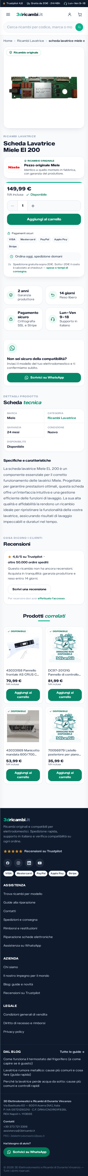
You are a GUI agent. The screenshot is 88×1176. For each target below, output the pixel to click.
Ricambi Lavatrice (30, 41)
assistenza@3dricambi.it (19, 1130)
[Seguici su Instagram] (18, 863)
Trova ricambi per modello (22, 894)
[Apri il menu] (8, 14)
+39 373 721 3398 (15, 1126)
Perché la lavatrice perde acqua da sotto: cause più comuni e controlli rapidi (42, 1084)
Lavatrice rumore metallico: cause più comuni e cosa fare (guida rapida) (43, 1072)
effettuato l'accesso (51, 598)
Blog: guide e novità (18, 984)
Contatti (9, 911)
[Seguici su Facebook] (7, 863)
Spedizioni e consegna (20, 920)
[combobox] (41, 27)
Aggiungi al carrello (44, 219)
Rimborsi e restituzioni (20, 928)
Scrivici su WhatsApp (47, 377)
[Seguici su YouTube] (39, 863)
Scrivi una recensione (29, 589)
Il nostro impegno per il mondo (26, 976)
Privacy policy (13, 1032)
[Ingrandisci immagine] (44, 87)
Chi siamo (10, 967)
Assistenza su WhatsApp (22, 945)
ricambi (29, 14)
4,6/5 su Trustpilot (27, 557)
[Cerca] (79, 27)
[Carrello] (80, 14)
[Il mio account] (69, 14)
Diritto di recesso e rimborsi (24, 1023)
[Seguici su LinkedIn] (29, 863)
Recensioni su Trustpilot (21, 993)
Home (7, 41)
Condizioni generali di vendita (25, 1014)
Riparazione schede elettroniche (28, 937)
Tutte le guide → (72, 1052)
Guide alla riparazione (19, 902)
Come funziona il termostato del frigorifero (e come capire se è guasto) (42, 1061)
